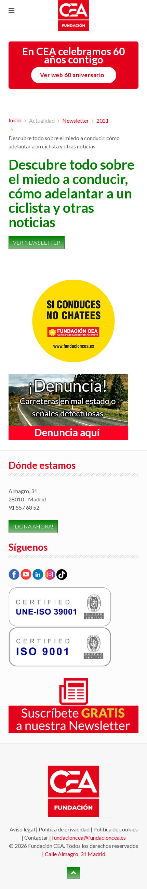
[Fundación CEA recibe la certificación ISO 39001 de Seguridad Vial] (60, 606)
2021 (102, 120)
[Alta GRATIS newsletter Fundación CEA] (73, 705)
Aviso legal (22, 829)
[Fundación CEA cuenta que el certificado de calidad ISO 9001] (60, 646)
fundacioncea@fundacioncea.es (89, 837)
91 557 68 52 (24, 507)
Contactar (36, 837)
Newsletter (75, 120)
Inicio (15, 120)
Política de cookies (115, 829)
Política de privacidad (64, 829)
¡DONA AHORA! (33, 526)
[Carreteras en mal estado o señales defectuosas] (68, 406)
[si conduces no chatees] (73, 321)
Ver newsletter (36, 242)
